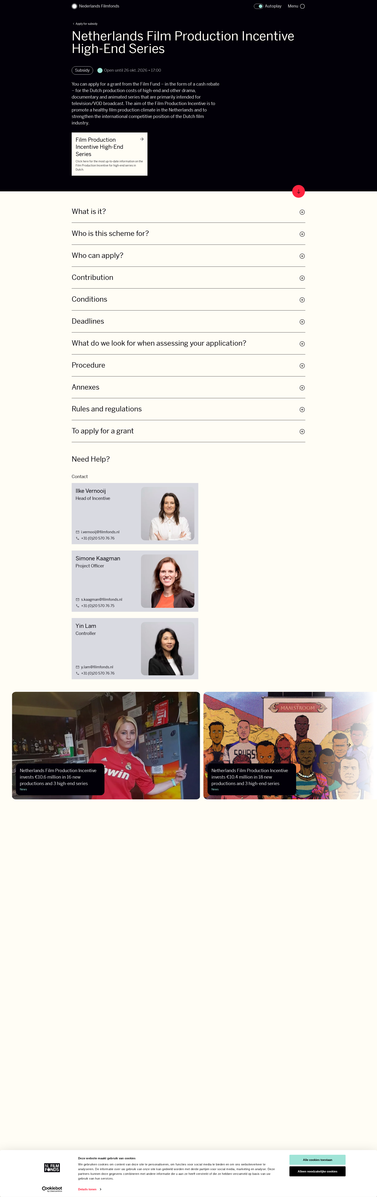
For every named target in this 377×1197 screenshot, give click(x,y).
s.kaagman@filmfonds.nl (101, 600)
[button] (188, 215)
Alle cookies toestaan (317, 1159)
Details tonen (87, 1189)
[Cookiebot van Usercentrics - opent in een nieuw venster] (52, 1189)
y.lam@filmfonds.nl (97, 667)
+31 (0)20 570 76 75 (97, 606)
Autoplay (273, 6)
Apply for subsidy (84, 24)
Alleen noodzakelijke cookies (317, 1171)
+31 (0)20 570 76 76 (97, 538)
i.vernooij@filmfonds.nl (100, 532)
